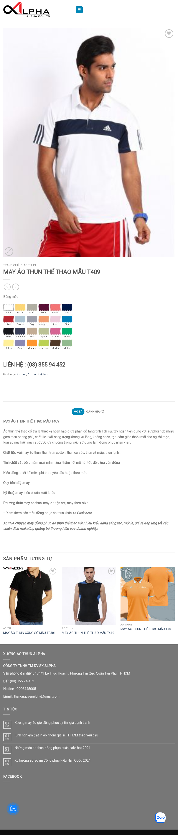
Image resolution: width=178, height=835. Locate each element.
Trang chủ (11, 265)
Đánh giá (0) (95, 411)
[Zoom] (9, 251)
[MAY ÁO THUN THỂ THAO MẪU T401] (147, 594)
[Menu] (79, 9)
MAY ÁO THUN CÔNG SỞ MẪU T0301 (29, 633)
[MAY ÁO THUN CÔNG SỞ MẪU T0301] (30, 596)
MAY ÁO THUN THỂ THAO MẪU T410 (88, 633)
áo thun (29, 265)
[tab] (78, 411)
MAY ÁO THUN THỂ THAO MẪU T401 (146, 629)
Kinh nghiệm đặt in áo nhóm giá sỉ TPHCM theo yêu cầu (56, 735)
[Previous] (3, 605)
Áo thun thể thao (38, 374)
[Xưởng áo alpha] (36, 10)
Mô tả (78, 411)
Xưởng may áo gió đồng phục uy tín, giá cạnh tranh (52, 723)
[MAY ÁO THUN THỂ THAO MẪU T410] (89, 596)
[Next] (174, 605)
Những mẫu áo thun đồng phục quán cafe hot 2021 (53, 748)
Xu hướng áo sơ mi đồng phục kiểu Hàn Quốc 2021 (53, 760)
